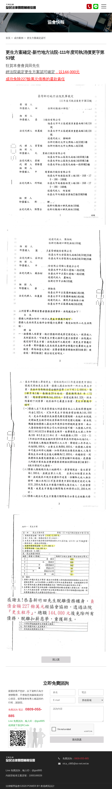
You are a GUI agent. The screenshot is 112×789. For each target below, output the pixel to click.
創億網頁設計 (48, 786)
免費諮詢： (76, 758)
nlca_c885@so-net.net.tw (76, 763)
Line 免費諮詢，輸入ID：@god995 (24, 770)
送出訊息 (77, 739)
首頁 (8, 38)
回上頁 (56, 659)
